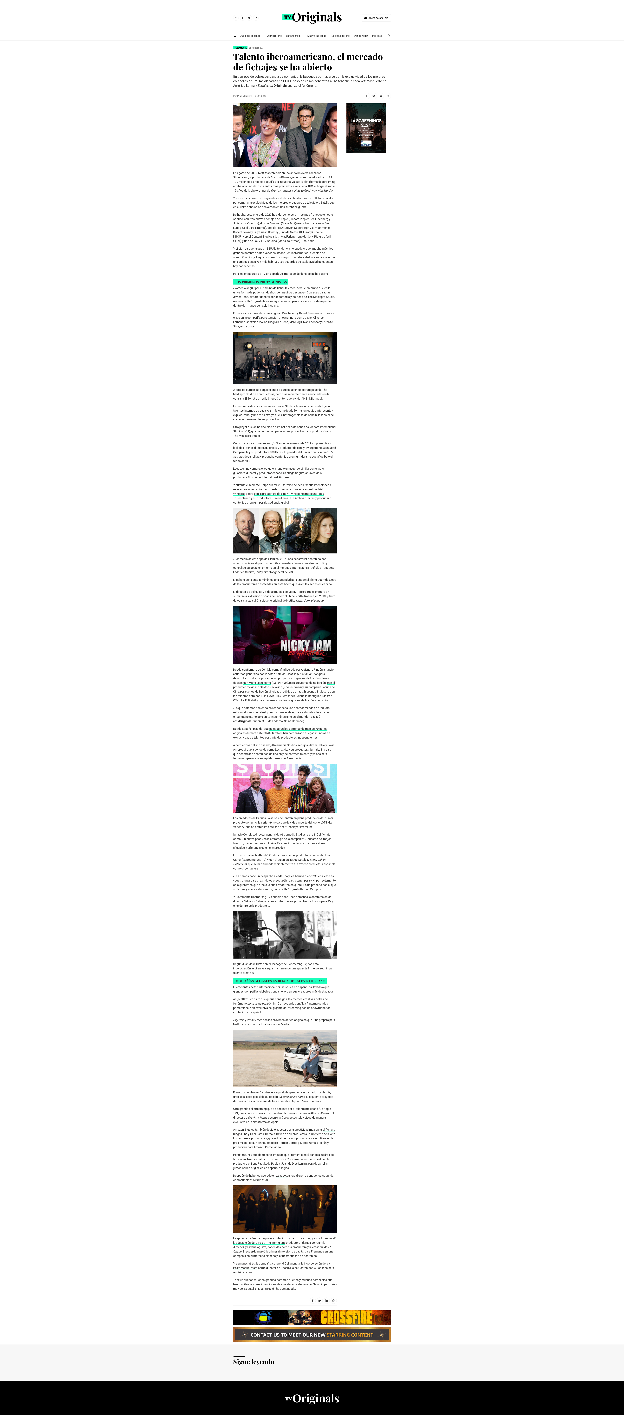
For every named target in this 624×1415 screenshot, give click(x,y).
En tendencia (293, 35)
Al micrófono (274, 35)
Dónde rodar (361, 35)
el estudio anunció (273, 468)
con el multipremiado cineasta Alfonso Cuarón (300, 1113)
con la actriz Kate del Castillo (278, 674)
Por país (377, 35)
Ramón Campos (310, 889)
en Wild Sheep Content (272, 398)
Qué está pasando (250, 35)
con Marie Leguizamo (257, 682)
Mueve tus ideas (316, 35)
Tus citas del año (340, 35)
